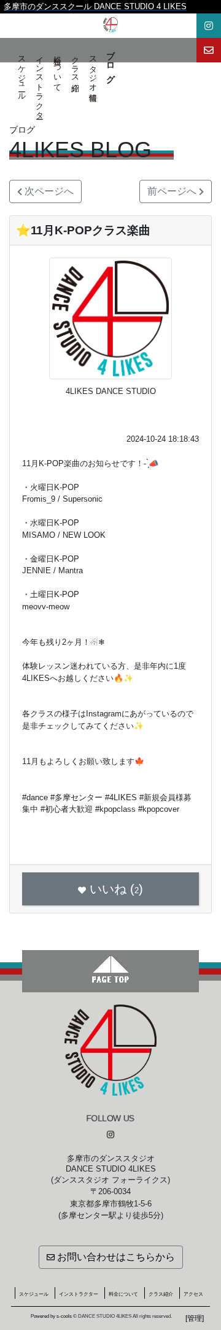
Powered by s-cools (51, 1316)
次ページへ (48, 191)
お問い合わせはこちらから (115, 1257)
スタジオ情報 (93, 69)
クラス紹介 (75, 64)
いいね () (116, 889)
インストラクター (39, 83)
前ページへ (173, 191)
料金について (57, 69)
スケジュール (21, 74)
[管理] (194, 1318)
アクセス (193, 1294)
